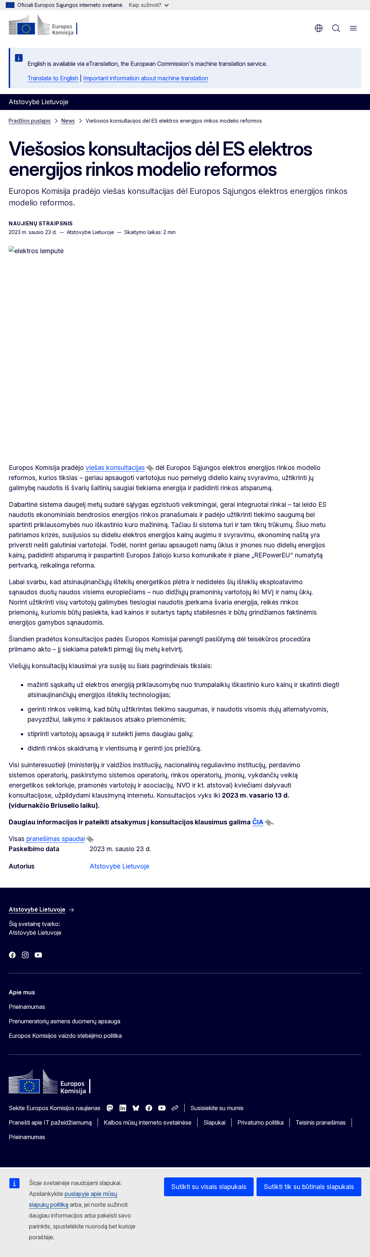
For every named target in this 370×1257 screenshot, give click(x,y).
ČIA (257, 822)
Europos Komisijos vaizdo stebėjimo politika (65, 1035)
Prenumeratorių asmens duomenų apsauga (64, 1021)
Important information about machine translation (145, 78)
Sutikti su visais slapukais (208, 1186)
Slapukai (214, 1122)
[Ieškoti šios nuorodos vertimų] (150, 468)
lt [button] (319, 28)
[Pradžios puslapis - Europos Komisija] (52, 25)
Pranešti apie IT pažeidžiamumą (50, 1122)
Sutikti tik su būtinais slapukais (309, 1186)
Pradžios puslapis (30, 121)
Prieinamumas (27, 1006)
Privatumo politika (260, 1122)
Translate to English (52, 78)
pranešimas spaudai (55, 838)
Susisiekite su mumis (217, 1108)
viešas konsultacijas (115, 467)
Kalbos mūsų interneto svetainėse (148, 1122)
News (68, 121)
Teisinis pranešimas (321, 1122)
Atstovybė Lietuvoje (119, 866)
